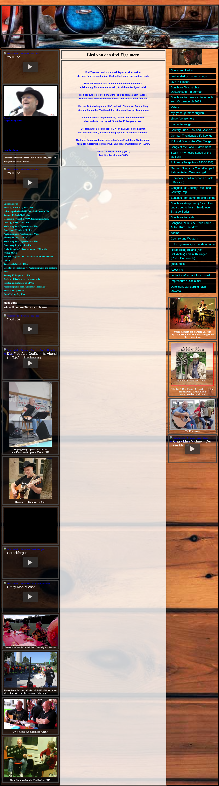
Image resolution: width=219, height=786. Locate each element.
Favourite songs (181, 124)
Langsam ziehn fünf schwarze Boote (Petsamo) (192, 180)
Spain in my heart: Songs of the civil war (191, 154)
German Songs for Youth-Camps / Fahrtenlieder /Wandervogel (192, 170)
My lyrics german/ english (187, 113)
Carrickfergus (17, 553)
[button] (30, 67)
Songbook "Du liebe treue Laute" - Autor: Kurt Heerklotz (192, 225)
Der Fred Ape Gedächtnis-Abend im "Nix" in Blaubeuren (32, 355)
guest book (178, 263)
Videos (175, 107)
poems (175, 233)
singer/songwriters (182, 118)
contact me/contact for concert (190, 275)
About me (177, 269)
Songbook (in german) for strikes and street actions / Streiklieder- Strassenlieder (192, 207)
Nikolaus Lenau (112, 155)
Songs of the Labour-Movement (191, 147)
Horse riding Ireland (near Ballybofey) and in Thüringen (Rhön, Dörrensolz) (189, 254)
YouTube (13, 57)
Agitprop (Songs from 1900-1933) (192, 162)
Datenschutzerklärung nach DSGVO (188, 288)
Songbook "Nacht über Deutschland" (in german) (187, 89)
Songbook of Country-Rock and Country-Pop (191, 190)
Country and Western (184, 238)
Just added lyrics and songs (189, 76)
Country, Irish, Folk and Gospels (191, 130)
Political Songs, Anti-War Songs (191, 141)
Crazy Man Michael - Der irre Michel (192, 443)
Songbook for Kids (182, 217)
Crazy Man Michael (21, 587)
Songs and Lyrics (182, 70)
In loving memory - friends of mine (193, 244)
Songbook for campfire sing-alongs (193, 197)
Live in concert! (180, 81)
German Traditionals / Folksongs (191, 135)
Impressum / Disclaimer (186, 281)
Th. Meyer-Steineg (113, 151)
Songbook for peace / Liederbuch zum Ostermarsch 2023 (192, 99)
